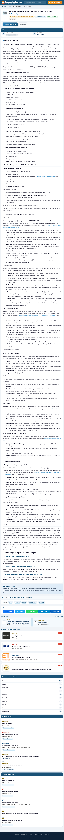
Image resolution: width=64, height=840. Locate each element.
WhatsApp (32, 611)
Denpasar (31, 694)
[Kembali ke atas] (60, 836)
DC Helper (17, 602)
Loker (9, 6)
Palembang (31, 711)
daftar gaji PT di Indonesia (53, 409)
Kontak (30, 834)
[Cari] (44, 2)
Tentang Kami (23, 834)
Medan (31, 704)
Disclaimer (46, 834)
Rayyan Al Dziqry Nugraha (15, 597)
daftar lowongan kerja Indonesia (45, 176)
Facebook (9, 611)
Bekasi (31, 684)
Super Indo (41, 602)
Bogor (10, 602)
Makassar (31, 697)
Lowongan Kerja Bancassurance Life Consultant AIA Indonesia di (37, 315)
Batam (31, 681)
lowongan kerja (32, 602)
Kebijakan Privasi (38, 834)
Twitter (21, 611)
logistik (24, 602)
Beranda (17, 834)
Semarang (31, 708)
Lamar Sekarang (11, 24)
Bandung (31, 687)
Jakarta (31, 701)
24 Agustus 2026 (11, 35)
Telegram (44, 611)
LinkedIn (56, 611)
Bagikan (23, 24)
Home (4, 6)
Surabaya (31, 691)
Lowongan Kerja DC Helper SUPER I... (22, 6)
